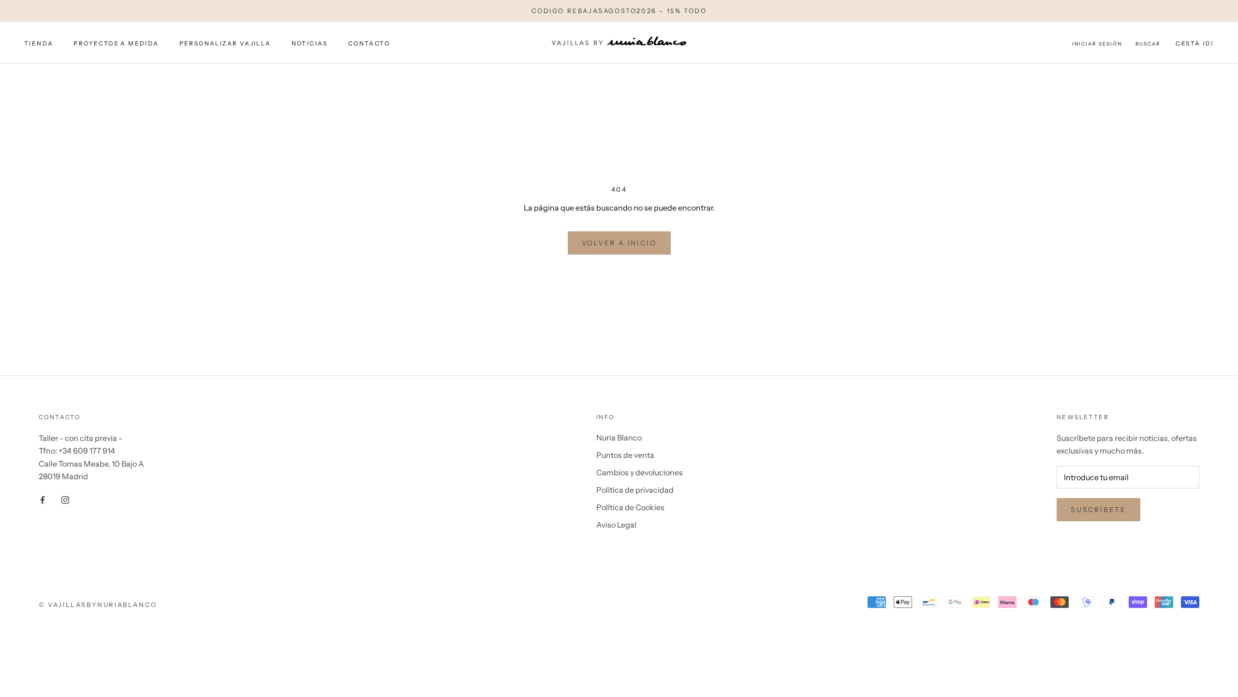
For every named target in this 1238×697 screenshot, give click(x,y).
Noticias (310, 43)
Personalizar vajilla (225, 43)
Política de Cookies (630, 507)
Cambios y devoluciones (639, 472)
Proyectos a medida (116, 43)
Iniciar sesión (1097, 44)
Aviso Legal (616, 525)
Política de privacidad (635, 490)
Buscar (1148, 44)
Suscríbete (1098, 509)
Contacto (369, 43)
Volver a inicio (619, 243)
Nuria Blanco (619, 437)
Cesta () (1195, 43)
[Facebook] (42, 499)
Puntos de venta (625, 455)
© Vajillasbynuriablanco (98, 604)
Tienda (38, 43)
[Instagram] (65, 499)
